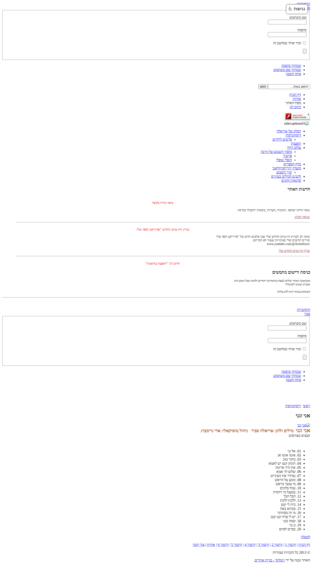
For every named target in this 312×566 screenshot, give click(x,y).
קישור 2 (277, 545)
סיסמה (302, 30)
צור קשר (198, 545)
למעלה (305, 537)
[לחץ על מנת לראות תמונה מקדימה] (303, 425)
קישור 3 (263, 545)
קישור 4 (250, 545)
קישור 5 (236, 545)
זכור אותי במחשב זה (287, 43)
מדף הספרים (292, 164)
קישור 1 (290, 545)
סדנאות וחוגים (291, 180)
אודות (297, 99)
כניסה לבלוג (302, 214)
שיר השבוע (284, 172)
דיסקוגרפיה (293, 135)
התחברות (303, 4)
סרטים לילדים (282, 139)
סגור (307, 314)
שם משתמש (298, 17)
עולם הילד (294, 148)
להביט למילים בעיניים (286, 176)
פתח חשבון (293, 74)
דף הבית (295, 95)
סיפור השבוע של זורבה (276, 152)
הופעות (296, 143)
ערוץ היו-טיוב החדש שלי (294, 247)
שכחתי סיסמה (291, 66)
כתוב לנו (295, 107)
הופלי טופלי (284, 160)
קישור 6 (223, 545)
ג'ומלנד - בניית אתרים (270, 560)
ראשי (306, 406)
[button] (296, 9)
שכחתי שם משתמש (287, 70)
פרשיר (287, 156)
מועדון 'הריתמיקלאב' (286, 168)
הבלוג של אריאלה (289, 131)
